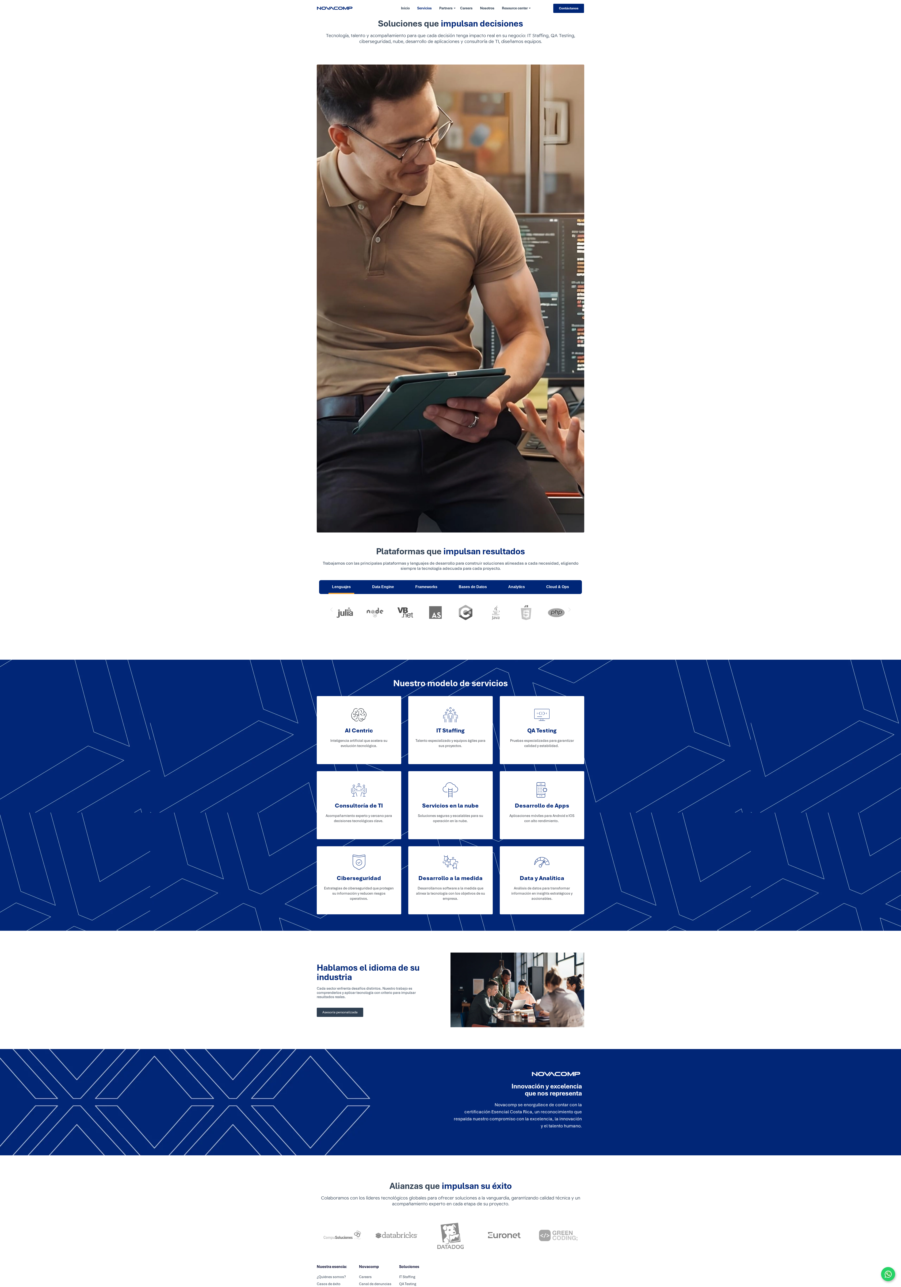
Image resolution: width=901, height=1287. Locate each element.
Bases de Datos (473, 587)
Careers (466, 8)
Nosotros (487, 8)
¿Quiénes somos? (331, 1277)
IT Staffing (407, 1277)
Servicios (424, 8)
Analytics (516, 587)
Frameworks (426, 587)
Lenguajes (341, 587)
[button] (331, 610)
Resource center (515, 8)
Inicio (405, 8)
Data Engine (383, 587)
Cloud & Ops (557, 587)
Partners (446, 8)
